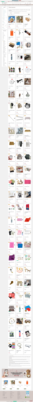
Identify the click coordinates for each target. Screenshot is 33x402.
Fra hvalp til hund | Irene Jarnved (12, 338)
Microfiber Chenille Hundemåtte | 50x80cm (12, 50)
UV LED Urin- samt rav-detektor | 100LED (20, 86)
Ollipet (9, 25)
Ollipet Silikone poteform (27, 186)
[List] (30, 14)
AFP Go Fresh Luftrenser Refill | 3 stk (27, 74)
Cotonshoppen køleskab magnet (12, 161)
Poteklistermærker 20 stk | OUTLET (11, 350)
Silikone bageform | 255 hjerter (27, 224)
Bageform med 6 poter (11, 249)
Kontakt (10, 396)
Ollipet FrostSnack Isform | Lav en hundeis (11, 24)
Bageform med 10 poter (19, 224)
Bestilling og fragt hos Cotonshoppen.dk (18, 394)
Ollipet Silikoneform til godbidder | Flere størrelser (27, 313)
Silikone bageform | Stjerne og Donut (11, 262)
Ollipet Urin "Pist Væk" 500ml (11, 224)
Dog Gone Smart (10, 314)
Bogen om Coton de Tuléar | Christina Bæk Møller (27, 338)
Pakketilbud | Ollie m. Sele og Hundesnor (11, 135)
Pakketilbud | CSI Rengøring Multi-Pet (11, 74)
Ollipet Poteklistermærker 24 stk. (19, 237)
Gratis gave (20, 0)
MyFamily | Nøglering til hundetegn (19, 350)
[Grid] (28, 14)
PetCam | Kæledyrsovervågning (11, 110)
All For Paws (25, 25)
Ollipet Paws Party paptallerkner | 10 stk (28, 110)
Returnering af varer (18, 396)
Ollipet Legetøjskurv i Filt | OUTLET (19, 174)
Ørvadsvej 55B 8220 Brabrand (4, 394)
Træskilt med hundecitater (19, 287)
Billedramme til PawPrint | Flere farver (27, 50)
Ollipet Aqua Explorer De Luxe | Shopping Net (27, 174)
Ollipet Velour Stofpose (19, 110)
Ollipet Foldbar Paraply (27, 161)
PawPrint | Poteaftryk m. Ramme (20, 61)
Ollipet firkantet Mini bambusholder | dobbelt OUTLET (28, 135)
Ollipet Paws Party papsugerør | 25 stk (11, 123)
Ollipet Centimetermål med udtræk (11, 212)
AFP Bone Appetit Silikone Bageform (11, 37)
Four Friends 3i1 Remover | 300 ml (12, 61)
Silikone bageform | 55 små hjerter (27, 249)
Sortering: (9, 14)
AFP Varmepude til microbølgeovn (26, 24)
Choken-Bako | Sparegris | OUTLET (27, 326)
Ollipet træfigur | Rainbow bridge (20, 186)
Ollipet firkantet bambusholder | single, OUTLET (12, 148)
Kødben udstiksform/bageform (27, 350)
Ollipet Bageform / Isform (19, 249)
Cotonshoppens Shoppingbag (11, 186)
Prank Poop (10, 287)
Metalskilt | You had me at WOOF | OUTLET (20, 199)
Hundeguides (11, 393)
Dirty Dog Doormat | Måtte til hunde (11, 313)
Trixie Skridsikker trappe (27, 287)
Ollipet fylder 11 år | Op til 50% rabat (15, 0)
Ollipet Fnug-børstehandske (27, 61)
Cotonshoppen (18, 87)
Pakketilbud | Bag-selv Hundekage (19, 50)
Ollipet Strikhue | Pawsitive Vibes (20, 161)
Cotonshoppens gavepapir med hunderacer (19, 135)
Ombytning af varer (18, 397)
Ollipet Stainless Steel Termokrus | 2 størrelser (19, 148)
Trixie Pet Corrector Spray (19, 338)
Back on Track (18, 75)
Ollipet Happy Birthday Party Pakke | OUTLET (19, 275)
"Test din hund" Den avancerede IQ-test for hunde (27, 212)
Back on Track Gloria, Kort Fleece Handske (20, 74)
